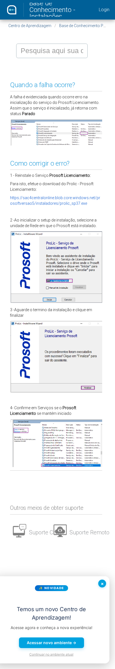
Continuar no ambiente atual (51, 654)
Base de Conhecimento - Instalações (52, 10)
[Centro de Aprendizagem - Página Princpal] (11, 10)
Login (104, 9)
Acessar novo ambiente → (51, 642)
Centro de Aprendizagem (29, 25)
